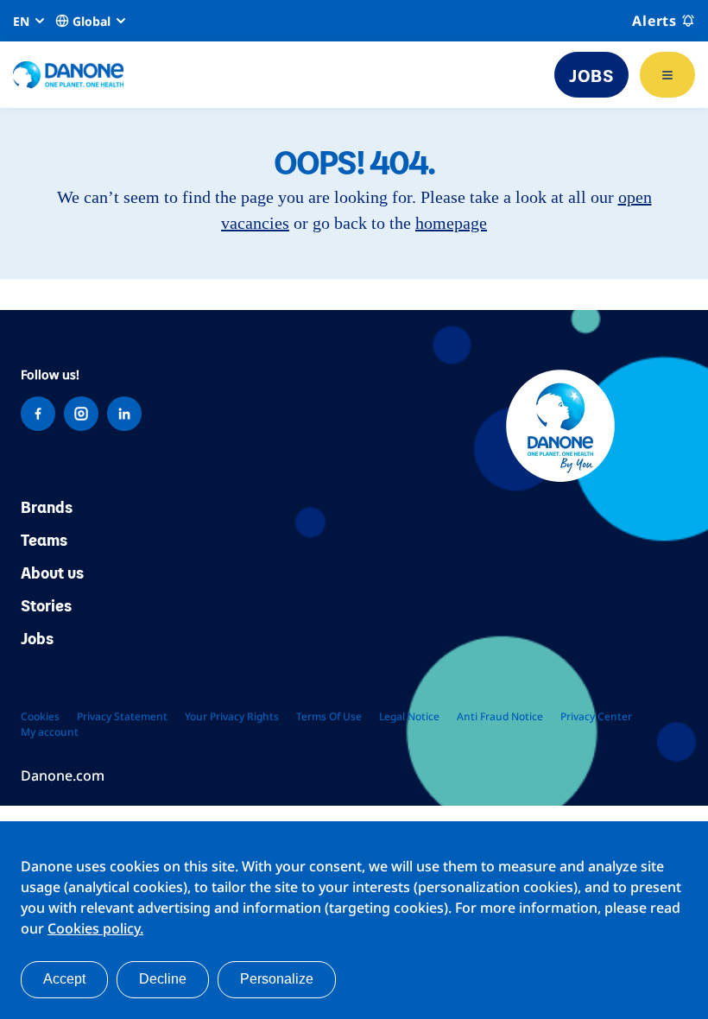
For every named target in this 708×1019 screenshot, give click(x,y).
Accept (64, 979)
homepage (451, 222)
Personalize (276, 979)
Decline (162, 979)
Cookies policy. (95, 928)
